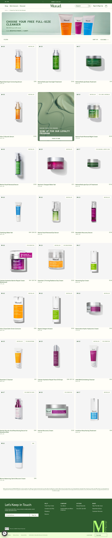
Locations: (89, 535)
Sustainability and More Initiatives (67, 509)
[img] (56, 6)
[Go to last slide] (43, 2)
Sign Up (34, 515)
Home (6, 10)
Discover (22, 6)
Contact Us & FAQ (49, 508)
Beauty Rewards (80, 505)
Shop (6, 6)
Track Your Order (49, 505)
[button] (106, 6)
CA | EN (7, 1)
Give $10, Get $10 (81, 508)
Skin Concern (14, 6)
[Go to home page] (100, 526)
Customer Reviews (97, 511)
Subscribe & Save (97, 508)
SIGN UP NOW (56, 138)
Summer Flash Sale (56, 1)
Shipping (47, 511)
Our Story (63, 505)
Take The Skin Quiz (97, 505)
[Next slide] (69, 2)
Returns (47, 514)
